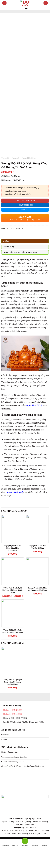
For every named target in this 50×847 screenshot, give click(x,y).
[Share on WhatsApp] (3, 235)
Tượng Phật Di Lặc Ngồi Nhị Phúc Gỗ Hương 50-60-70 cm (12, 590)
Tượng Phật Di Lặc (29, 158)
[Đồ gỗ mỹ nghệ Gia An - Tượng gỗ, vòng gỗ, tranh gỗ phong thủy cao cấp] (25, 3)
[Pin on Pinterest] (13, 235)
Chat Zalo (15, 845)
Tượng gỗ (15, 158)
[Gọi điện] (25, 841)
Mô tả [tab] (6, 241)
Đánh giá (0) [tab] (8, 247)
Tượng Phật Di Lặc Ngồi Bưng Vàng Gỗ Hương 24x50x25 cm (12, 682)
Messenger (35, 845)
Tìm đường (5, 845)
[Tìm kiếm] (45, 3)
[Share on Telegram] (19, 235)
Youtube (44, 845)
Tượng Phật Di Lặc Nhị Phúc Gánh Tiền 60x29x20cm (12, 548)
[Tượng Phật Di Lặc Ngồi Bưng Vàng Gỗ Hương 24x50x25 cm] (12, 662)
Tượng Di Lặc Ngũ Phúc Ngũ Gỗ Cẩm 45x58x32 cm (12, 631)
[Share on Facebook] (6, 235)
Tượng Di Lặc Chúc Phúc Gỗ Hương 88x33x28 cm (37, 589)
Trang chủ (5, 158)
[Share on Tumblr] (16, 235)
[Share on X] (9, 235)
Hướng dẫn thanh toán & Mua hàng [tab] (20, 252)
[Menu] (4, 3)
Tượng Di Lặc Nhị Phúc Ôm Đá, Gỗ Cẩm (37, 547)
